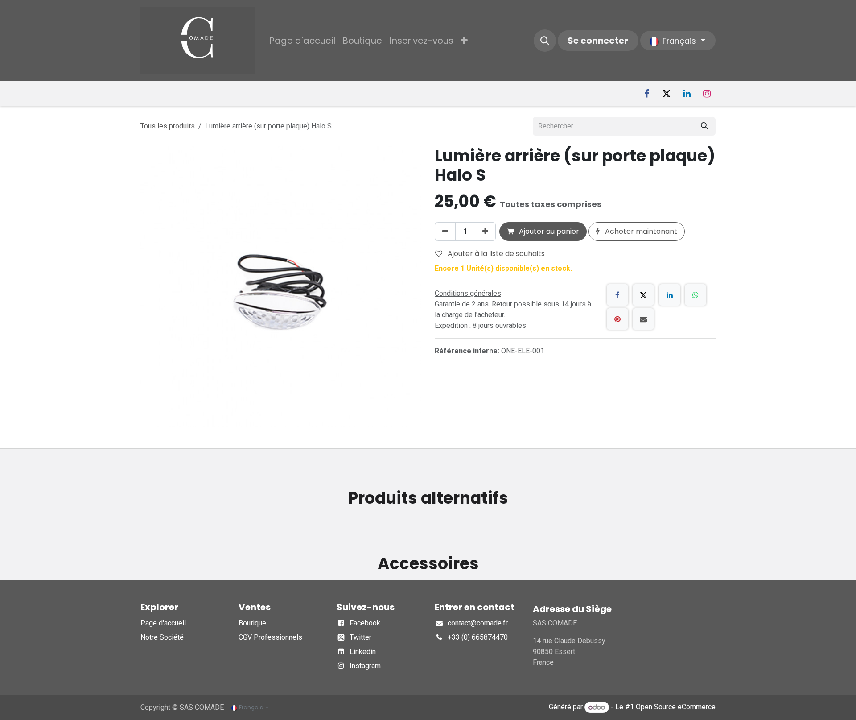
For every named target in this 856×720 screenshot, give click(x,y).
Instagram (365, 666)
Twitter (360, 637)
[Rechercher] (704, 126)
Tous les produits (167, 126)
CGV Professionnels (270, 637)
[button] (545, 40)
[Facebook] (646, 94)
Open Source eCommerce (676, 707)
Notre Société (162, 637)
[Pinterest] (617, 319)
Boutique (252, 623)
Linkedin (363, 651)
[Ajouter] (485, 231)
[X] (666, 94)
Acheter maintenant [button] (640, 231)
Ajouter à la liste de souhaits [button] (495, 253)
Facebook (365, 623)
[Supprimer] (445, 231)
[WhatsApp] (695, 295)
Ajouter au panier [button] (548, 231)
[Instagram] (707, 94)
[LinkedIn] (687, 94)
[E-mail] (643, 319)
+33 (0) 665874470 (478, 637)
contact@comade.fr (478, 623)
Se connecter (598, 40)
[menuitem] (302, 40)
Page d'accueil (163, 623)
